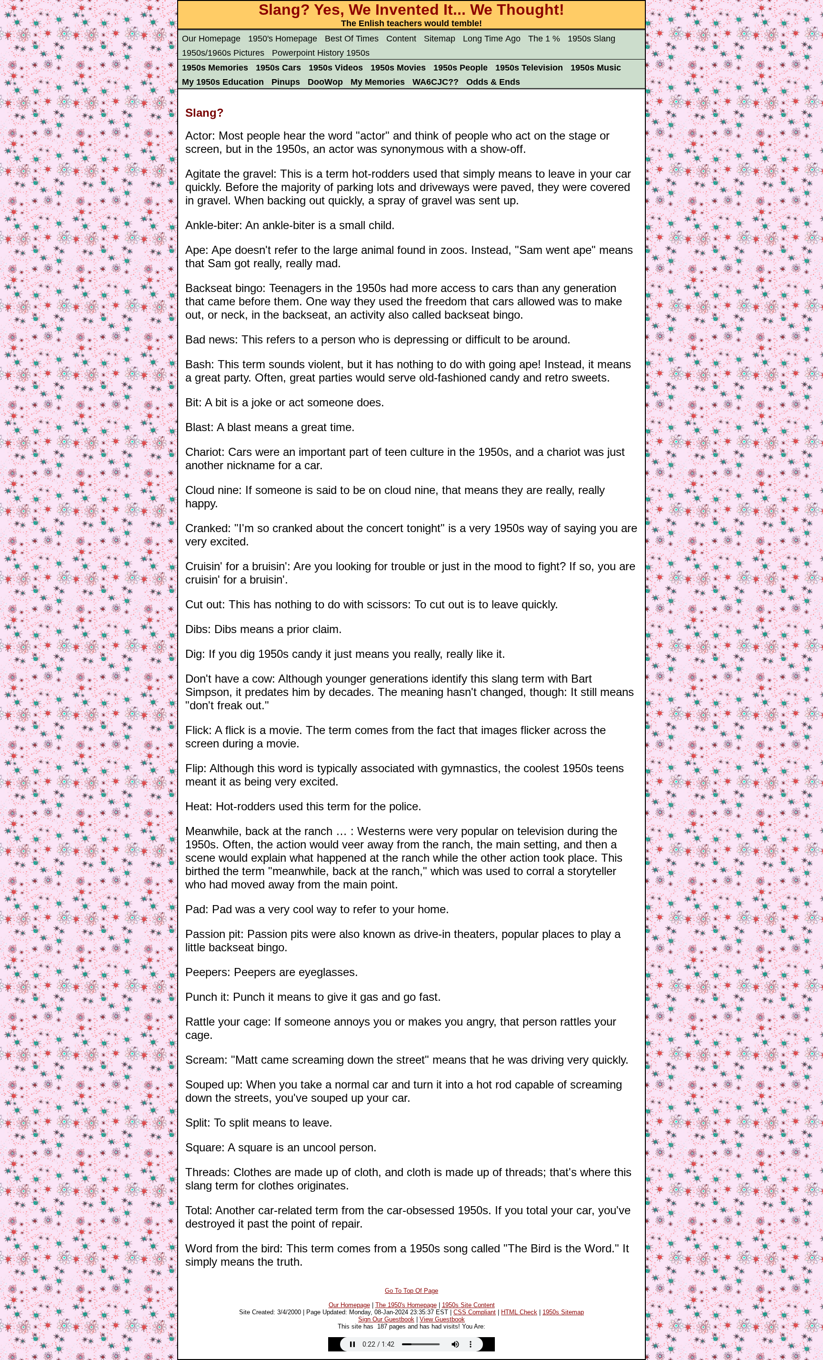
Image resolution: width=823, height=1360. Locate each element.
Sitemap (439, 38)
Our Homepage (211, 38)
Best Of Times (352, 38)
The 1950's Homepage (406, 1305)
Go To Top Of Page (411, 1290)
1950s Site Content (468, 1305)
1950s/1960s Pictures (223, 53)
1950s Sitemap (563, 1312)
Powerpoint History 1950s (321, 53)
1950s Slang (591, 38)
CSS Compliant (474, 1312)
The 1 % (544, 38)
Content (401, 38)
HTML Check (519, 1312)
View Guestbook (442, 1319)
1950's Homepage (282, 38)
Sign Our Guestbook (386, 1319)
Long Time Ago (492, 38)
